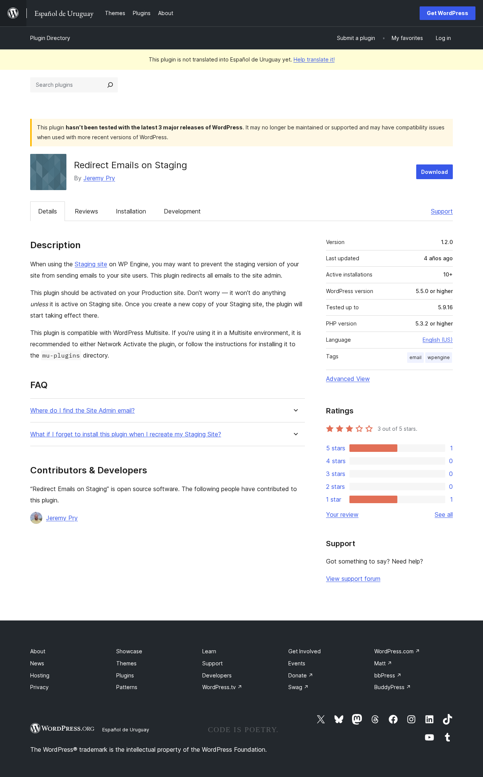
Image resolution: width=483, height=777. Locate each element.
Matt (383, 663)
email (415, 357)
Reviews (86, 211)
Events (296, 663)
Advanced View (348, 378)
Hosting (39, 675)
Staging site (91, 264)
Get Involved (304, 651)
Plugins (125, 675)
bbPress (387, 675)
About (37, 651)
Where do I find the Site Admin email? (82, 410)
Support (442, 211)
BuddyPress (392, 687)
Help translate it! (314, 59)
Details (47, 211)
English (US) (438, 339)
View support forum (353, 578)
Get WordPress (447, 13)
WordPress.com (397, 651)
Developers (217, 675)
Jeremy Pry (99, 178)
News (37, 663)
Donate (300, 675)
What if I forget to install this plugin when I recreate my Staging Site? (125, 434)
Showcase (129, 651)
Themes (126, 663)
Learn (209, 651)
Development (182, 211)
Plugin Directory (50, 38)
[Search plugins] (110, 84)
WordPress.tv (222, 687)
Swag (298, 687)
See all (444, 514)
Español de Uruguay (125, 729)
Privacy (39, 687)
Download (434, 172)
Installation (131, 211)
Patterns (126, 687)
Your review (342, 514)
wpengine (439, 357)
